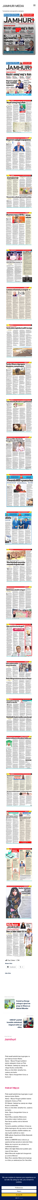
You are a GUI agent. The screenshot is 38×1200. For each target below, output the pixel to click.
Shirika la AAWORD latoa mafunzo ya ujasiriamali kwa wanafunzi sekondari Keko (18, 1141)
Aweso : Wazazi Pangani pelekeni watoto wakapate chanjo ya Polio (16, 1062)
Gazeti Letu (18, 30)
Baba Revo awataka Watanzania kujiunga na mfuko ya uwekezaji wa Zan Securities (18, 1159)
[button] (34, 5)
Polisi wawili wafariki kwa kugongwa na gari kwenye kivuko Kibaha (19, 1095)
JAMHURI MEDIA (13, 6)
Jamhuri (13, 49)
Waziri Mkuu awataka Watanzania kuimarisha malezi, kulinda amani (16, 1118)
